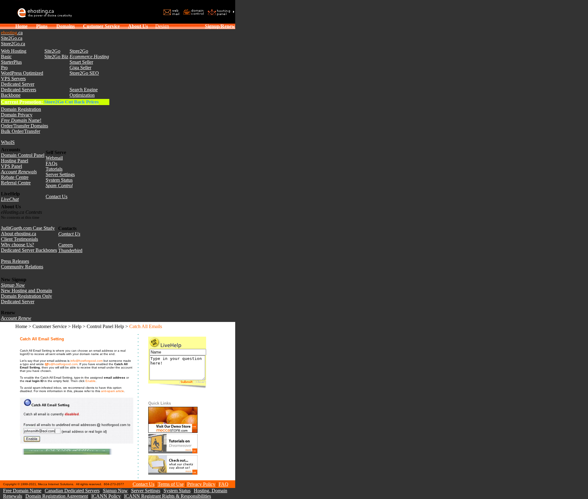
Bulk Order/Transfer (20, 131)
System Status (59, 180)
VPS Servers (13, 78)
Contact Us (56, 196)
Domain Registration (21, 109)
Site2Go (52, 51)
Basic (6, 56)
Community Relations (22, 266)
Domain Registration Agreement (56, 496)
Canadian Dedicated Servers (72, 490)
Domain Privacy (16, 114)
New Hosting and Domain (26, 290)
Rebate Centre (14, 177)
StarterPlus (11, 62)
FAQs (51, 163)
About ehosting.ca (18, 233)
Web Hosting (13, 51)
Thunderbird (70, 250)
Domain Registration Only (26, 296)
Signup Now (115, 490)
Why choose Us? (17, 244)
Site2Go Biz (56, 56)
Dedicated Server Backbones (29, 250)
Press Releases (15, 261)
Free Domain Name (22, 490)
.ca (12, 32)
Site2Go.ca (11, 38)
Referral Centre (16, 182)
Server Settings (60, 174)
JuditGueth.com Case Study (28, 228)
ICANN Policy (106, 496)
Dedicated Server (17, 84)
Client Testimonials (19, 239)
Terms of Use (171, 484)
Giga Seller (80, 67)
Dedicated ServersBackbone (18, 92)
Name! (21, 120)
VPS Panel (11, 166)
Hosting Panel (14, 160)
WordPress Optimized (22, 73)
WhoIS (8, 142)
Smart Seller (81, 62)
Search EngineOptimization (84, 92)
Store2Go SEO (84, 73)
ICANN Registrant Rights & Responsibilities (167, 496)
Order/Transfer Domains (24, 125)
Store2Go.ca (13, 43)
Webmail (54, 158)
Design (162, 26)
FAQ (223, 484)
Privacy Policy (201, 484)
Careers (65, 245)
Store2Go (79, 51)
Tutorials (54, 169)
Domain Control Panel (22, 155)
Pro (4, 67)
